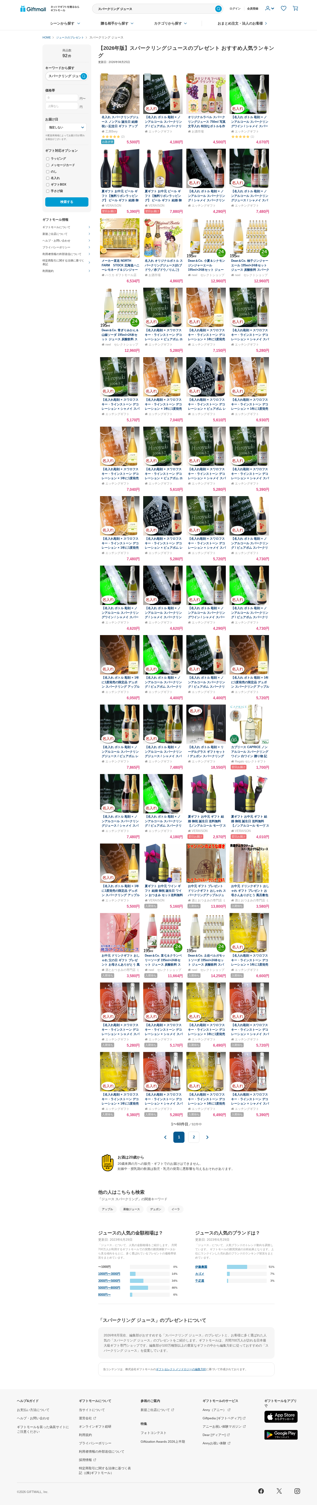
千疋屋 (199, 1280)
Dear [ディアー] (214, 1435)
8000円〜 (104, 1294)
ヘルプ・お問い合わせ (33, 1418)
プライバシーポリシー (95, 1443)
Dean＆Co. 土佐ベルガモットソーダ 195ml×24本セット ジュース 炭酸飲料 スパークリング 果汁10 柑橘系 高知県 (206, 964)
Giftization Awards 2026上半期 (163, 1441)
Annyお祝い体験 (214, 1443)
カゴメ (199, 1273)
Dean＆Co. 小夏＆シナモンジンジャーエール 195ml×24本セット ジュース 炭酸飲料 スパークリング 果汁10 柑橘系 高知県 (207, 269)
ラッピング (58, 158)
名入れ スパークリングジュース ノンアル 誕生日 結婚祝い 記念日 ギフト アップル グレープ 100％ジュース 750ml (120, 126)
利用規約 (85, 1435)
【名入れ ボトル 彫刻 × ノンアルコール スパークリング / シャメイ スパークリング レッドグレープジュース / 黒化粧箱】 (163, 617)
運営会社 (85, 1418)
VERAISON (113, 205)
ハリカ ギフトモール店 (120, 275)
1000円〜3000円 (109, 1273)
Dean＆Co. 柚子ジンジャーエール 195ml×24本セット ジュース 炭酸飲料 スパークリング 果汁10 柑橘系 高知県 (250, 269)
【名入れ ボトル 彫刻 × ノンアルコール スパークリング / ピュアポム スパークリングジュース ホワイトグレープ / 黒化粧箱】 (249, 617)
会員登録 (252, 8)
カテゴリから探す (168, 23)
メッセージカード (62, 165)
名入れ (55, 178)
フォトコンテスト (154, 1433)
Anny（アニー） (214, 1410)
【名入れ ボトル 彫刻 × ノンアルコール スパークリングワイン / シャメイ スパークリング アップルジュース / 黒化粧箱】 (120, 617)
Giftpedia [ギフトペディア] (222, 1418)
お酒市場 (198, 131)
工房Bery (111, 131)
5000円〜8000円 (109, 1287)
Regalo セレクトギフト (250, 761)
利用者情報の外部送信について (101, 1451)
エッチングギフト (161, 131)
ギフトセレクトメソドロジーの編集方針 (181, 1369)
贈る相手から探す (115, 23)
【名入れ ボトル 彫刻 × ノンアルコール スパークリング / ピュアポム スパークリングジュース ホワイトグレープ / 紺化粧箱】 (163, 686)
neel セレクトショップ (208, 275)
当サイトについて (92, 1410)
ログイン (235, 8)
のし (53, 171)
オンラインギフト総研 (95, 1426)
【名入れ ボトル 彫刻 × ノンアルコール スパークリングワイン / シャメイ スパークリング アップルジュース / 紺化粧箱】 (206, 617)
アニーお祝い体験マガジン (222, 1426)
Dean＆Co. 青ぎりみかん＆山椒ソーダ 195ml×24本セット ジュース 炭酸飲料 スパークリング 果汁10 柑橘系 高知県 (120, 339)
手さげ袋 (56, 191)
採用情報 (85, 1460)
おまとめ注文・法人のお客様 (240, 23)
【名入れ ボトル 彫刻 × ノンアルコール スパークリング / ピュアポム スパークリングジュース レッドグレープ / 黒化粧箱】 (249, 547)
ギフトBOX (58, 184)
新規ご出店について (155, 1410)
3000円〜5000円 (109, 1280)
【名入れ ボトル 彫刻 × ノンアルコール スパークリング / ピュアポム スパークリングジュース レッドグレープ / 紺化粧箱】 (206, 686)
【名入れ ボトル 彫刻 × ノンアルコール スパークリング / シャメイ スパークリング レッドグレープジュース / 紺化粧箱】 (206, 200)
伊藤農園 (201, 1267)
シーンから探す (62, 23)
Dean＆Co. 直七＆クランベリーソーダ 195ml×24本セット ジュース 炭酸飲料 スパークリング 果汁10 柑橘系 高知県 (163, 964)
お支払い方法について (33, 1410)
